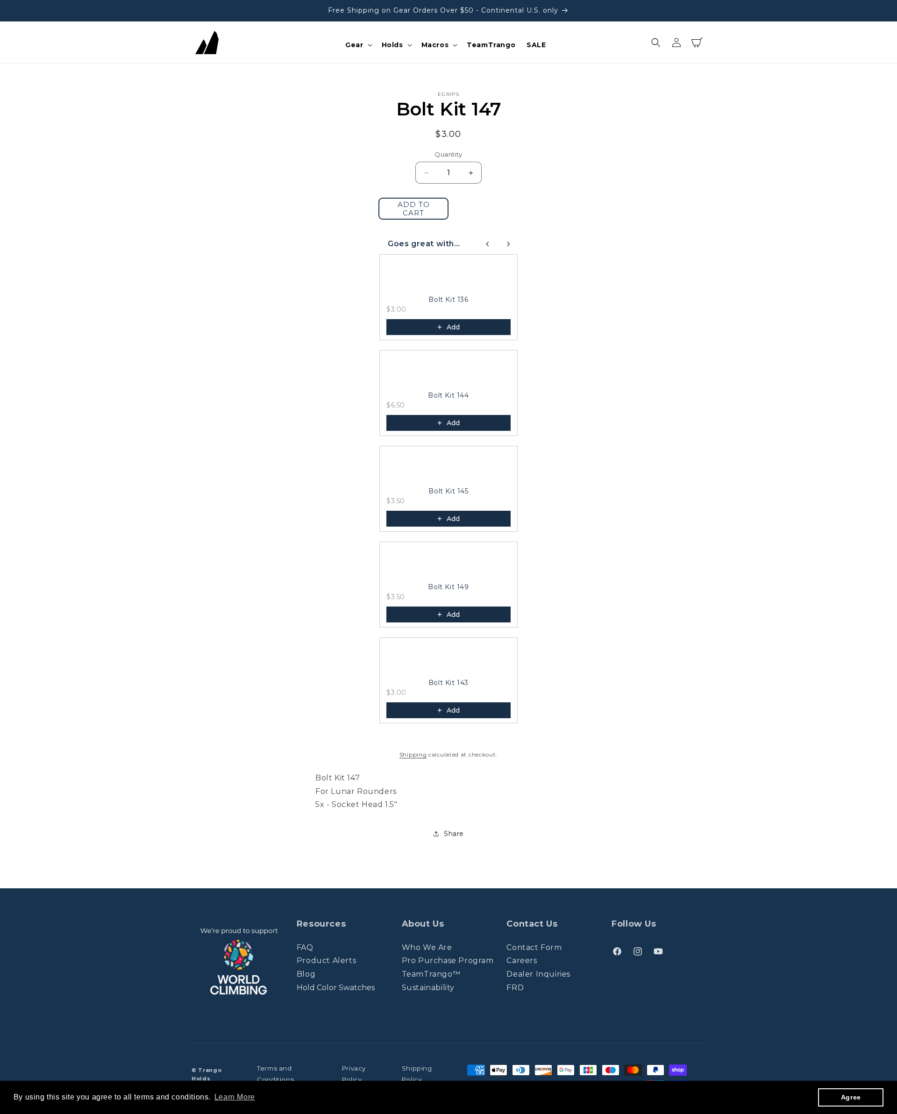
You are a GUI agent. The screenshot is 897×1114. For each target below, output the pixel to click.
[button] (358, 45)
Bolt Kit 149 (448, 587)
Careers (521, 960)
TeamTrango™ (431, 974)
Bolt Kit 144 (448, 395)
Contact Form (534, 947)
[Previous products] (487, 243)
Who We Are (427, 947)
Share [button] (454, 833)
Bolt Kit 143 (448, 682)
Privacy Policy (354, 1074)
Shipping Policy (417, 1074)
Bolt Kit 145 (448, 491)
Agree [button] (851, 1097)
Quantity (448, 154)
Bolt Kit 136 (448, 299)
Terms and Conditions (275, 1074)
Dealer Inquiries (538, 974)
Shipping (413, 754)
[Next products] (508, 243)
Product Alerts (326, 960)
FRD (515, 987)
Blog (306, 974)
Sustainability (428, 987)
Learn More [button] (234, 1097)
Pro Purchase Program (448, 960)
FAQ (305, 947)
